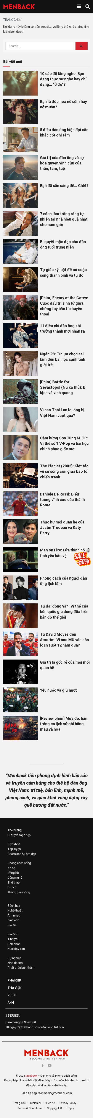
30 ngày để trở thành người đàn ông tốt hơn (34, 1027)
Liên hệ (50, 1103)
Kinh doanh (15, 963)
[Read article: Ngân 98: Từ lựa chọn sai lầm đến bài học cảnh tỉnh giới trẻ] (20, 363)
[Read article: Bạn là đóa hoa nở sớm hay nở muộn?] (20, 111)
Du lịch (12, 887)
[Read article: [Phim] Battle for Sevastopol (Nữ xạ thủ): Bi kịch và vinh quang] (20, 391)
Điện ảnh (13, 920)
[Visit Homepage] (19, 6)
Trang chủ (11, 19)
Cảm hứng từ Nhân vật (20, 1022)
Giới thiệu (36, 1103)
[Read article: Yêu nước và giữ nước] (20, 699)
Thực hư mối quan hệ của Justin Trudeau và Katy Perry (62, 527)
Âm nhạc (14, 915)
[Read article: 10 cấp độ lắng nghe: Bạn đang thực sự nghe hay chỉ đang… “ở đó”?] (20, 83)
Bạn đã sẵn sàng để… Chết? (64, 185)
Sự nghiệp (14, 958)
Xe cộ (11, 868)
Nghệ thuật (15, 910)
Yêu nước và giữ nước (59, 690)
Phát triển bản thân (21, 967)
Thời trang (15, 830)
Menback (31, 1075)
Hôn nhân (14, 944)
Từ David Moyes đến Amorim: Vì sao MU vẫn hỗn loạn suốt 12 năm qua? (64, 639)
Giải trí (12, 925)
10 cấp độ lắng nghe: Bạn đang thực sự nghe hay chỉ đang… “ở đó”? (63, 79)
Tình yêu (13, 939)
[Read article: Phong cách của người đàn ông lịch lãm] (20, 587)
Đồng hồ (13, 872)
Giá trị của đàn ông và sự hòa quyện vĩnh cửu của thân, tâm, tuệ (62, 163)
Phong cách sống (19, 863)
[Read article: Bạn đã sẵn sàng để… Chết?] (20, 195)
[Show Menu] (79, 6)
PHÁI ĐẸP (14, 980)
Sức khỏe (14, 844)
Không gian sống (19, 892)
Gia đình (13, 934)
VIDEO (12, 995)
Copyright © (54, 1108)
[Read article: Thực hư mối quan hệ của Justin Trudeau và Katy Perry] (20, 531)
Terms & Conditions (30, 1108)
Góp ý (70, 1108)
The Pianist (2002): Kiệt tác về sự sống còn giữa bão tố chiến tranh (64, 471)
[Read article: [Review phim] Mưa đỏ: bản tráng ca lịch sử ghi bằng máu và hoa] (20, 728)
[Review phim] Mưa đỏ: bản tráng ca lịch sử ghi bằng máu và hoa (63, 723)
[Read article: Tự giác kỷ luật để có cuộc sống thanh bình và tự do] (20, 279)
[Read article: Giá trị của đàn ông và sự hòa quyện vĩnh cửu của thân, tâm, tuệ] (20, 167)
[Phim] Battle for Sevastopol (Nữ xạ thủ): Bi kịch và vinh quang (63, 387)
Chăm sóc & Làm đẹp (22, 854)
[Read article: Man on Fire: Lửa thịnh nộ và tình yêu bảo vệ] (20, 559)
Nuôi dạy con (16, 949)
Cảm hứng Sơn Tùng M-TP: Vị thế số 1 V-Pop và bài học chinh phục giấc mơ (64, 443)
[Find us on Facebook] (43, 1065)
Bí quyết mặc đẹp (19, 835)
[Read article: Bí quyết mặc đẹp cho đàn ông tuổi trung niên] (20, 251)
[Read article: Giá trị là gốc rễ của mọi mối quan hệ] (20, 672)
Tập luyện (14, 849)
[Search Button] (87, 6)
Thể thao (14, 882)
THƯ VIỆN (14, 988)
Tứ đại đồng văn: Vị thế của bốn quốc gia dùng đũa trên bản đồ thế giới (64, 611)
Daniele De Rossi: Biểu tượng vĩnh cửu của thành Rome (62, 499)
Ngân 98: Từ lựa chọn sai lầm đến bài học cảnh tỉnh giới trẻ (62, 359)
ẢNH (11, 1002)
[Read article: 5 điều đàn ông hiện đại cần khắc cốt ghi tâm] (20, 139)
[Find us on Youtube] (49, 1065)
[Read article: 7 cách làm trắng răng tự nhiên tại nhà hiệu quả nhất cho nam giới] (20, 223)
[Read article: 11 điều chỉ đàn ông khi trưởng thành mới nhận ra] (20, 335)
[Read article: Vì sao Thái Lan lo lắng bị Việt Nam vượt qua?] (20, 419)
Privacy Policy (67, 1103)
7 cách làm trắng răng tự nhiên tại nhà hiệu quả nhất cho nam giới (64, 219)
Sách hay (14, 905)
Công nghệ (15, 877)
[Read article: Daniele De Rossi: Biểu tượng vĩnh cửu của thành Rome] (20, 503)
